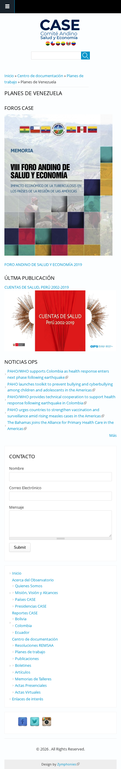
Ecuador (22, 632)
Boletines (23, 665)
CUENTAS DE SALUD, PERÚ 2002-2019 (36, 287)
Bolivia (20, 618)
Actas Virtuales (28, 692)
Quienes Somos (28, 585)
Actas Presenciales (31, 685)
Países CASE (25, 599)
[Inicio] (59, 32)
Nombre (16, 468)
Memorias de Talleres (33, 679)
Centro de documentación (40, 75)
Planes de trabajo (30, 651)
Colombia (23, 625)
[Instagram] (46, 725)
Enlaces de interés (27, 699)
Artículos (22, 672)
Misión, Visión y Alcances (36, 592)
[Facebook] (22, 725)
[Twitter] (34, 725)
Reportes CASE (25, 613)
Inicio (9, 75)
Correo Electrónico (25, 487)
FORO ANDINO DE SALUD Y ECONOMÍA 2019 (43, 264)
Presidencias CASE (30, 606)
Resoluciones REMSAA (34, 645)
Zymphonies (68, 764)
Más (113, 435)
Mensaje (16, 507)
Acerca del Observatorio (33, 580)
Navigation (7, 6)
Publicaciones (27, 658)
